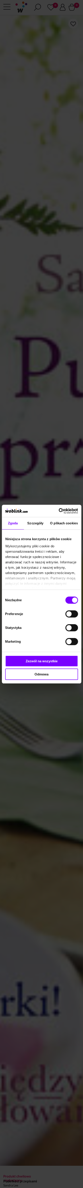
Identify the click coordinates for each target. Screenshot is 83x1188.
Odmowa (41, 674)
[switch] (71, 614)
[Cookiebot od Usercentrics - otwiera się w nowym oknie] (59, 511)
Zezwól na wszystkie (42, 661)
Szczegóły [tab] (35, 523)
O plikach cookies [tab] (64, 523)
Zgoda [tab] (13, 523)
